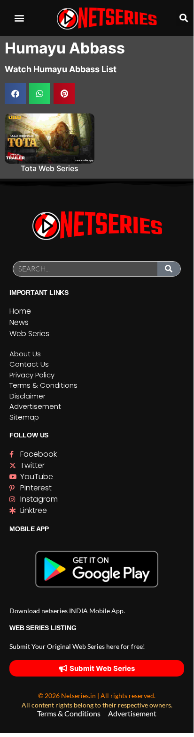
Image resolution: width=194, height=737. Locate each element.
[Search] (169, 269)
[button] (19, 18)
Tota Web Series (49, 168)
